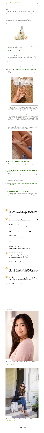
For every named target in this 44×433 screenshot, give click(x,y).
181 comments (12, 420)
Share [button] (7, 203)
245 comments (12, 364)
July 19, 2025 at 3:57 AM (15, 246)
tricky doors (29, 279)
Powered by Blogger (23, 427)
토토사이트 (10, 235)
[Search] (37, 3)
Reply (10, 215)
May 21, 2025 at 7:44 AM (16, 218)
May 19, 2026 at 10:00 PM (15, 267)
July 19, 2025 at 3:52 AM (15, 224)
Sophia (10, 209)
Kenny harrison (11, 283)
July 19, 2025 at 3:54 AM (16, 235)
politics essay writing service (18, 213)
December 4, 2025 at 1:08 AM (18, 252)
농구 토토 (10, 224)
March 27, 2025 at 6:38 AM (15, 209)
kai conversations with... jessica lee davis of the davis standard (20, 418)
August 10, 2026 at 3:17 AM (18, 283)
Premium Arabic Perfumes (31, 285)
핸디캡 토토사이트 (12, 241)
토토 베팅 (10, 246)
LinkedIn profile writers (14, 220)
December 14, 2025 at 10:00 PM (18, 261)
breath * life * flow (14, 2)
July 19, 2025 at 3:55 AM (18, 241)
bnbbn (10, 267)
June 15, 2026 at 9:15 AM (15, 276)
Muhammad (11, 252)
